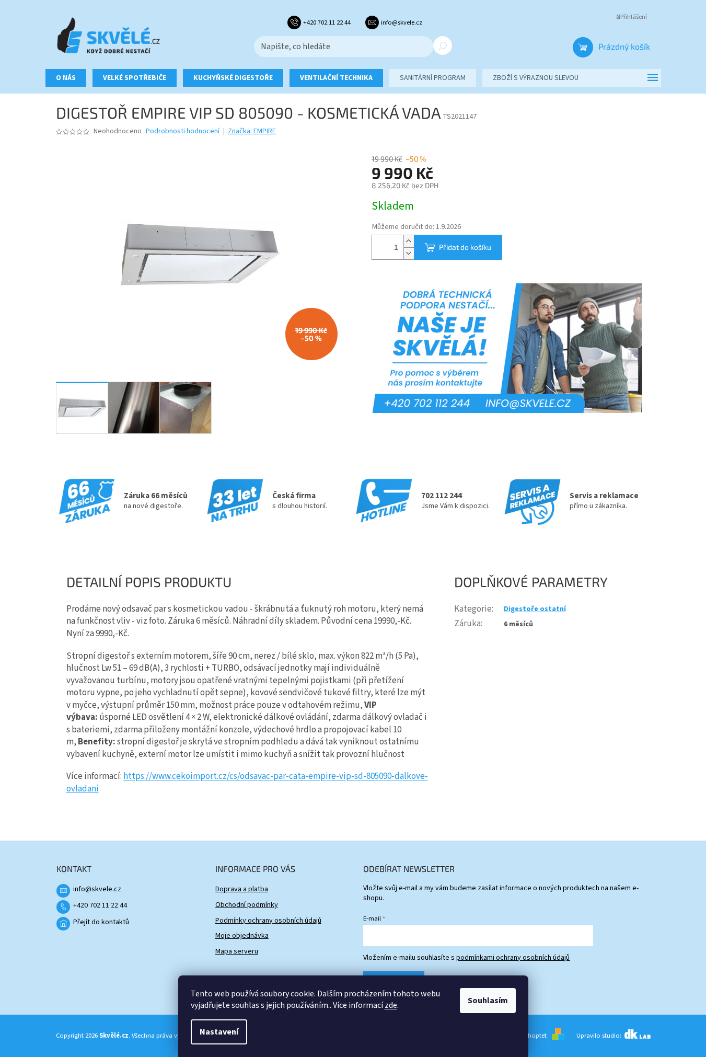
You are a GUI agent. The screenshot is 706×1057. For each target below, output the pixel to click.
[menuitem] (65, 78)
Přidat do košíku (465, 247)
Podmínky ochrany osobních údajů (268, 920)
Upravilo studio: (599, 1035)
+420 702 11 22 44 (100, 905)
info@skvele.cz (97, 889)
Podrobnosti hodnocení (182, 131)
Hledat (442, 45)
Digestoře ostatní (535, 609)
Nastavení (219, 1032)
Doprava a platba (241, 889)
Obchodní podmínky (246, 905)
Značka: (252, 131)
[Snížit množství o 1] (408, 253)
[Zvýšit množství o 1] (408, 241)
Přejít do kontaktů (101, 922)
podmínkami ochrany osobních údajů (513, 957)
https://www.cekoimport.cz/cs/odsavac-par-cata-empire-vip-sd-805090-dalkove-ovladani (247, 782)
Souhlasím (488, 1000)
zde (391, 1005)
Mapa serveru (236, 951)
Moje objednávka (242, 935)
